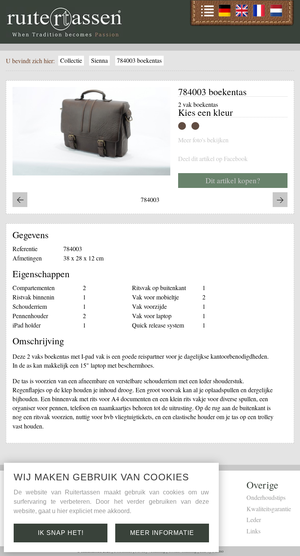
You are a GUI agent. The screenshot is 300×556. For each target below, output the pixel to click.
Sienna (99, 60)
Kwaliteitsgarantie (268, 509)
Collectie (71, 60)
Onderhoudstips (266, 497)
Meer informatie (162, 532)
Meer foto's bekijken (203, 140)
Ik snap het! (61, 532)
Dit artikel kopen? (232, 180)
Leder (253, 519)
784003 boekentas (139, 60)
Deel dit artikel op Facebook (213, 159)
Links (253, 531)
